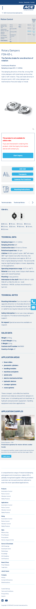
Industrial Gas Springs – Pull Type (4, 30)
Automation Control (6, 491)
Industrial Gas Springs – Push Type (4, 26)
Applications (4, 502)
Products (3, 489)
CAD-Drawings (5, 546)
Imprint (3, 596)
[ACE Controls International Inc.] (29, 8)
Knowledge (4, 553)
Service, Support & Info (7, 540)
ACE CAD (22, 169)
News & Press (5, 562)
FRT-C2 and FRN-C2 (13, 29)
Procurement (4, 537)
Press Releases (5, 565)
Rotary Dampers (4, 40)
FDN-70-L (29, 34)
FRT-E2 (11, 25)
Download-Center (6, 548)
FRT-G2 (11, 26)
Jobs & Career (5, 571)
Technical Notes (19, 202)
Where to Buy (4, 532)
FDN (10, 41)
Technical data (6, 202)
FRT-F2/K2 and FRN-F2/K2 (13, 35)
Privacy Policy (5, 593)
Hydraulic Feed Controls (4, 38)
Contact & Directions (7, 580)
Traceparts (22, 174)
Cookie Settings (5, 588)
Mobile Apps (4, 551)
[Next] (33, 202)
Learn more (6, 456)
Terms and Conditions (7, 591)
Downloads (27, 2)
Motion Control (5, 493)
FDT (10, 39)
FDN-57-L (29, 28)
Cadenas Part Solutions (22, 179)
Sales (2, 530)
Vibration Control (6, 496)
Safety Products (5, 498)
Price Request (5, 535)
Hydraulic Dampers (3, 33)
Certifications (5, 558)
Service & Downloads (7, 543)
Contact (32, 2)
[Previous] (29, 202)
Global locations (5, 582)
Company (4, 575)
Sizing (3, 516)
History (3, 577)
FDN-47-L (29, 25)
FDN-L (20, 26)
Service (21, 2)
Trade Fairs (4, 567)
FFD (10, 37)
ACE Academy (5, 556)
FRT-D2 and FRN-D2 (13, 32)
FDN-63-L (29, 31)
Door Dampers (4, 35)
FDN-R (20, 25)
